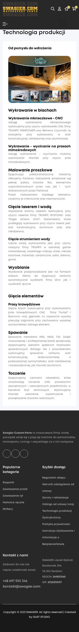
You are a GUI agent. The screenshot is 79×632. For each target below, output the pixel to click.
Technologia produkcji (57, 511)
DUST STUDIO (41, 617)
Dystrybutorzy (51, 518)
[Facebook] (53, 23)
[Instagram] (62, 23)
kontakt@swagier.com (21, 586)
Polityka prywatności (56, 524)
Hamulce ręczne (13, 502)
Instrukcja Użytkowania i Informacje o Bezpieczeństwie (58, 537)
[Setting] (59, 9)
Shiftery (8, 509)
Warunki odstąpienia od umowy (58, 487)
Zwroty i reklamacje (55, 498)
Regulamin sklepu (54, 478)
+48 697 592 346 (15, 581)
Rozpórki (8, 482)
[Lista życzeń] (66, 9)
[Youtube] (72, 23)
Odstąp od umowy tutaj (58, 504)
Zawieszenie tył (13, 496)
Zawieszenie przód (15, 489)
